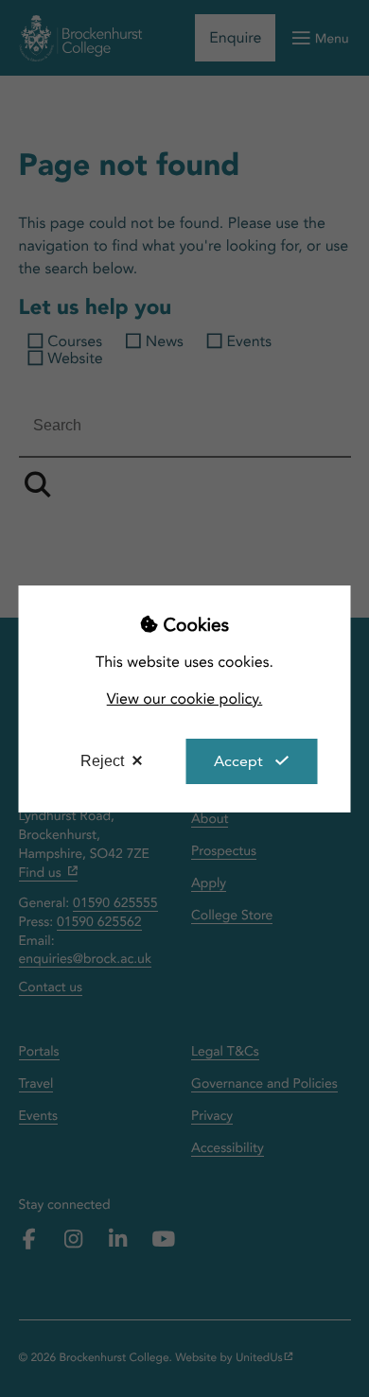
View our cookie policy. (185, 698)
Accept (238, 761)
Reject (102, 761)
